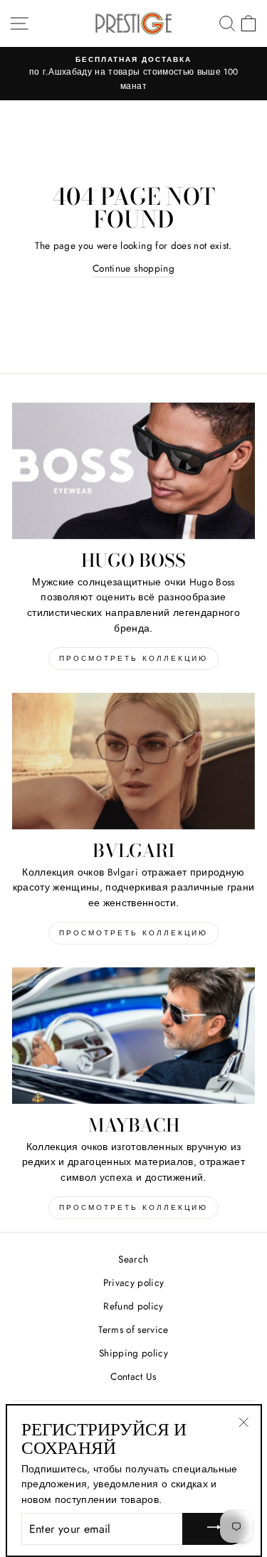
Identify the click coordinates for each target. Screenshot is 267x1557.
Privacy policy (133, 1282)
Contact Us (133, 1376)
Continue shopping (133, 268)
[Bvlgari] (133, 761)
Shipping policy (133, 1353)
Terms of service (133, 1329)
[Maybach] (133, 1035)
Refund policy (133, 1306)
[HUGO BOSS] (133, 471)
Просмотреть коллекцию (133, 658)
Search (133, 1259)
